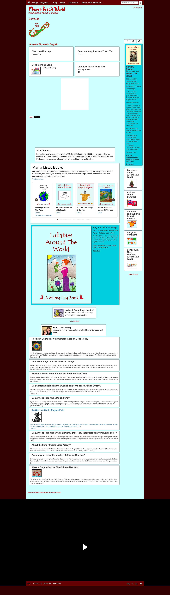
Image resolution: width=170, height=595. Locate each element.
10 (72, 219)
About (29, 583)
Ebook (37, 213)
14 (79, 219)
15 (81, 219)
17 (84, 219)
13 (77, 219)
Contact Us (37, 583)
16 (82, 219)
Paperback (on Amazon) (43, 215)
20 (89, 219)
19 (87, 219)
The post (33, 428)
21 (91, 219)
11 (74, 219)
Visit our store (37, 179)
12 (76, 219)
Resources (57, 583)
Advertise (47, 583)
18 (86, 219)
